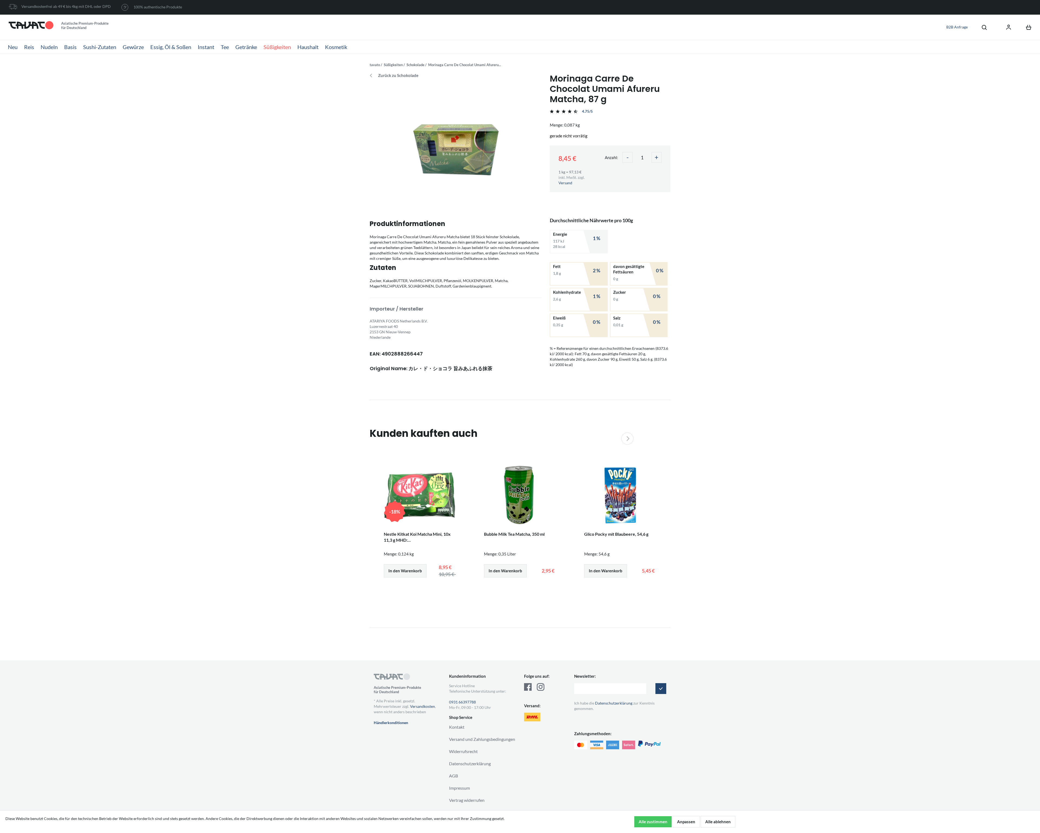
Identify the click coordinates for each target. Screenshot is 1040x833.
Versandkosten (422, 706)
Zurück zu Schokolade (398, 75)
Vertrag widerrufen (467, 800)
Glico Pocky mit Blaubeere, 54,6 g (616, 534)
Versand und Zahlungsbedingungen (482, 739)
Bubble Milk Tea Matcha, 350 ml (514, 534)
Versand (565, 182)
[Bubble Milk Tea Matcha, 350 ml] (520, 495)
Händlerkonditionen (391, 722)
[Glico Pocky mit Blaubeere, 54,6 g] (620, 495)
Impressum (459, 787)
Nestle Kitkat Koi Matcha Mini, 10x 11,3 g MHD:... (417, 537)
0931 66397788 (462, 702)
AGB (453, 775)
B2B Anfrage (957, 27)
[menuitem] (981, 27)
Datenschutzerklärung (470, 763)
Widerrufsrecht (463, 751)
